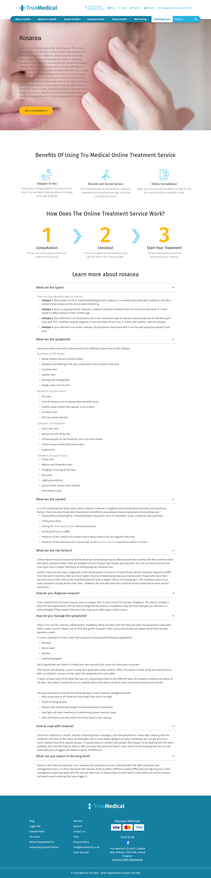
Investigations (162, 19)
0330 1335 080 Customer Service (95, 8)
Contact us (79, 831)
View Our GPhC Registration (127, 859)
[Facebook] (127, 843)
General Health (95, 19)
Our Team (34, 836)
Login (123, 8)
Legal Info (34, 826)
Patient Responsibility (41, 842)
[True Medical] (105, 806)
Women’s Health (47, 19)
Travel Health (119, 19)
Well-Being (140, 19)
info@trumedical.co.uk (86, 847)
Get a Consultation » (36, 110)
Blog (112, 8)
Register (136, 8)
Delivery (78, 821)
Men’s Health (22, 19)
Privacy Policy (81, 842)
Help (76, 836)
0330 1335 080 (81, 852)
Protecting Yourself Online (44, 847)
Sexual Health (72, 19)
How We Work (36, 831)
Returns (77, 826)
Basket (150, 8)
